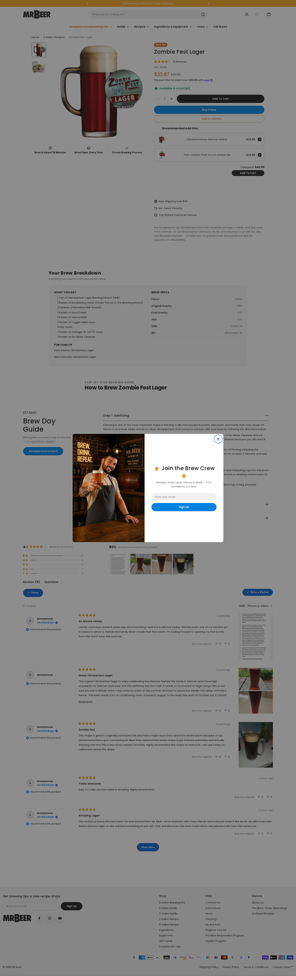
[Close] (218, 439)
